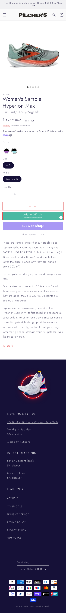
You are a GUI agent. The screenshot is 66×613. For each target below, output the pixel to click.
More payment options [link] (33, 234)
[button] (4, 15)
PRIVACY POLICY (16, 530)
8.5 (8, 165)
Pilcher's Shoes (29, 606)
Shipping (6, 125)
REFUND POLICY (16, 522)
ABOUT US (12, 498)
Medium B (12, 179)
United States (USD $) (31, 569)
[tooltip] (60, 217)
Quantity (7, 187)
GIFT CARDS (14, 538)
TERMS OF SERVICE (18, 514)
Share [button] (10, 345)
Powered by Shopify (42, 606)
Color (6, 142)
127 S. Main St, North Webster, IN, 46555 (32, 422)
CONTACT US (14, 506)
